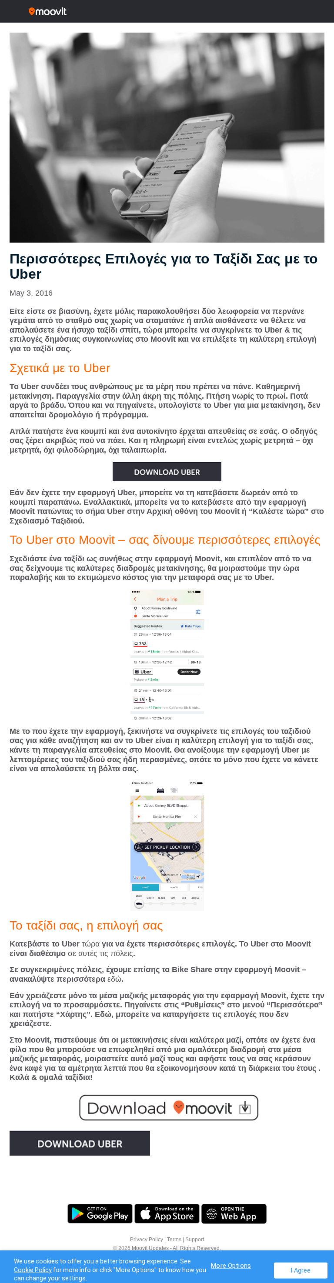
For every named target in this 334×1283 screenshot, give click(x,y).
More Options (231, 1265)
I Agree (301, 1270)
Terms (174, 1239)
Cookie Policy (33, 1269)
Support (194, 1239)
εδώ (113, 979)
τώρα (90, 944)
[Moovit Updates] (167, 11)
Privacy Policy (146, 1239)
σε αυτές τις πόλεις (99, 953)
